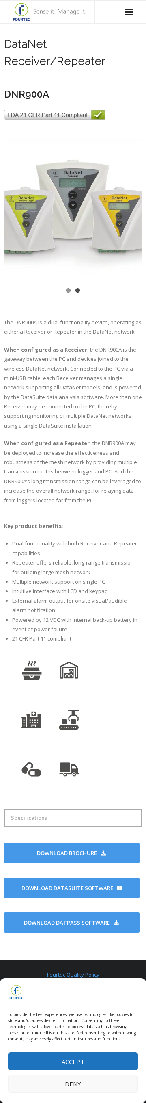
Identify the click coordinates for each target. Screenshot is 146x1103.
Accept (73, 1061)
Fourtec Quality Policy (73, 974)
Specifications (29, 817)
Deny (73, 1084)
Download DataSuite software (67, 888)
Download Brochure (67, 853)
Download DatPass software (67, 922)
